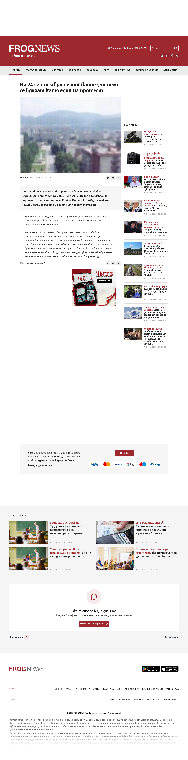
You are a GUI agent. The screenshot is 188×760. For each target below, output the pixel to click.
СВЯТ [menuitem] (107, 70)
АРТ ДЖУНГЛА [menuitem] (122, 70)
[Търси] (175, 48)
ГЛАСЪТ (69, 689)
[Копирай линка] (108, 178)
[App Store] (170, 669)
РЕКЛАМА (138, 699)
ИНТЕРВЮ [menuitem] (57, 70)
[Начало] (162, 55)
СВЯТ (119, 689)
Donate (124, 453)
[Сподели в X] (118, 178)
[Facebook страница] (167, 55)
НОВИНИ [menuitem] (15, 70)
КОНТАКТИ (125, 699)
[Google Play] (151, 669)
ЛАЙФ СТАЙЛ (172, 689)
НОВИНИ (24, 177)
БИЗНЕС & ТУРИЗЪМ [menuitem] (147, 70)
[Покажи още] (94, 752)
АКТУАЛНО (94, 689)
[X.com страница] (172, 55)
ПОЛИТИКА (108, 689)
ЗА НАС (112, 699)
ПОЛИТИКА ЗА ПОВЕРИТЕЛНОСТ (162, 699)
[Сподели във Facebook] (113, 178)
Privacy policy (114, 713)
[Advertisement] (94, 18)
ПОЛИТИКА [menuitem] (92, 70)
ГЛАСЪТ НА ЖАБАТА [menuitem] (36, 70)
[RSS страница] (177, 55)
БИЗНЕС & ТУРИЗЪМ (152, 689)
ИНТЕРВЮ (80, 689)
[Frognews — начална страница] (26, 669)
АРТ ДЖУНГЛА (132, 689)
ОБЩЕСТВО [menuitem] (74, 70)
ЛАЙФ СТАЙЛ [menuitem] (170, 70)
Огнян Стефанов (36, 263)
